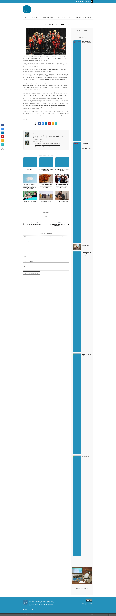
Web (24, 267)
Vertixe (90, 606)
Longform (88, 17)
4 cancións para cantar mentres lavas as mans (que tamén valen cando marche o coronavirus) (30, 186)
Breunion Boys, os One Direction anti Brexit (46, 202)
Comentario (26, 241)
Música (70, 17)
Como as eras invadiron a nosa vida (30, 168)
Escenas (38, 17)
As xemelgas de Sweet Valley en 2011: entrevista (57, 224)
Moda (64, 17)
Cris (42, 141)
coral (46, 216)
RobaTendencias (36, 137)
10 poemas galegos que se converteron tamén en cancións (47, 145)
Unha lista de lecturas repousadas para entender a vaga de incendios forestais (86, 146)
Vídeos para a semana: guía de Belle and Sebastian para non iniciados (46, 169)
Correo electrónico (28, 261)
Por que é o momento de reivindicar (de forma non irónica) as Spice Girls (62, 186)
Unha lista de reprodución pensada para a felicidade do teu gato (46, 186)
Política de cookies (88, 604)
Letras (58, 17)
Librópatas (52, 136)
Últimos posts (57, 128)
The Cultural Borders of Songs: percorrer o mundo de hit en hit (62, 169)
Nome (25, 256)
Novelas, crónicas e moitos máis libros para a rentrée (86, 43)
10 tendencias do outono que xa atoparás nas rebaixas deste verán (49, 146)
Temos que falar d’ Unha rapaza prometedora (86, 356)
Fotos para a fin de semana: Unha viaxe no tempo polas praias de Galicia (86, 254)
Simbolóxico (86, 606)
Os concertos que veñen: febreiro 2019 (30, 202)
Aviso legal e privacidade (87, 603)
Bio (34, 128)
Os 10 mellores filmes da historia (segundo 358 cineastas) (47, 143)
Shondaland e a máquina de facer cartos (86, 247)
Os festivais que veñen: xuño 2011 (34, 223)
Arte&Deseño (29, 17)
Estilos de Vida (48, 17)
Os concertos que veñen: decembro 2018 (62, 202)
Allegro (31, 74)
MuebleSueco (58, 136)
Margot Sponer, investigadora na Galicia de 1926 (86, 458)
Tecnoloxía (78, 17)
